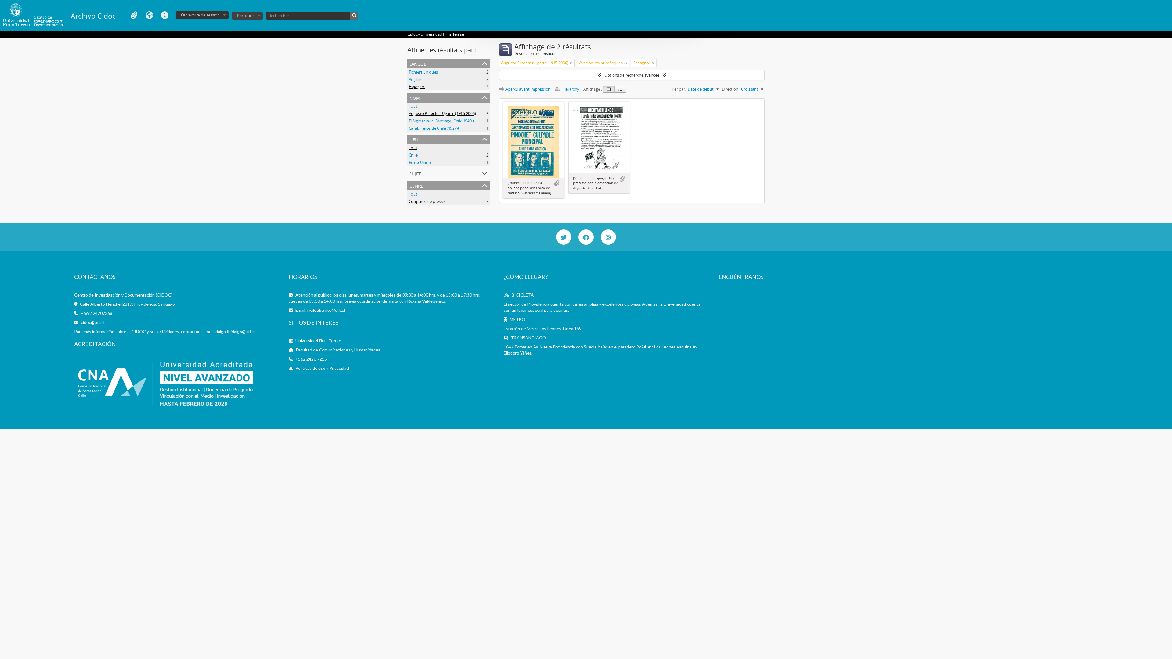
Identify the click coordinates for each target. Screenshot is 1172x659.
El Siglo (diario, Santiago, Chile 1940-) (441, 121)
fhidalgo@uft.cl (241, 331)
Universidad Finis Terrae (318, 340)
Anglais (415, 79)
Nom (414, 97)
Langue (149, 15)
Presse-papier (134, 15)
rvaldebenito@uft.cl (326, 310)
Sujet (415, 173)
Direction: (730, 89)
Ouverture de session (200, 15)
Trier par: (678, 89)
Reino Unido (420, 162)
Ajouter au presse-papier (556, 183)
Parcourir (245, 15)
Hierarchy (570, 89)
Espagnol (417, 86)
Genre (416, 185)
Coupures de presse (427, 201)
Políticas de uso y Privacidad (322, 368)
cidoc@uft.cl (92, 322)
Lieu (413, 139)
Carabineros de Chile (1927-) (434, 128)
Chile (413, 155)
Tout (413, 106)
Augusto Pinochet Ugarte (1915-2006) (442, 113)
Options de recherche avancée (631, 75)
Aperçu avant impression (528, 89)
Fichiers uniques (423, 72)
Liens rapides (164, 15)
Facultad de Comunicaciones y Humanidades (338, 349)
